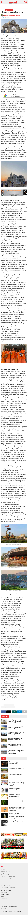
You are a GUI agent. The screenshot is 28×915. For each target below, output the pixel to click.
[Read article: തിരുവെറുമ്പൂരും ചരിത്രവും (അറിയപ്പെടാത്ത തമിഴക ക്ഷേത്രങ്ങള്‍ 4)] (4, 740)
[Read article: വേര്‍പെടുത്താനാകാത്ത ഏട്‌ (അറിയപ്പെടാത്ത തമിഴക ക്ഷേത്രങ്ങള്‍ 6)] (4, 727)
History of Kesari (5, 894)
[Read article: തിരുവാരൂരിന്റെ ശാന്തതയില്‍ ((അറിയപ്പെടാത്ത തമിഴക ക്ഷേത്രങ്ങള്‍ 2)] (4, 752)
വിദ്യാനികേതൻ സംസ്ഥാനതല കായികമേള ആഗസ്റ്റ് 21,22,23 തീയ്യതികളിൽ (16, 809)
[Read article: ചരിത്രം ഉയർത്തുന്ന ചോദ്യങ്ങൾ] (4, 823)
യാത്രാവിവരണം (9, 10)
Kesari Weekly (4, 911)
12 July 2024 (6, 17)
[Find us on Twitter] (3, 909)
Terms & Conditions (13, 906)
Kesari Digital (10, 6)
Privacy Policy (4, 906)
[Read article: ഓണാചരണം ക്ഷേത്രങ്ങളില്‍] (4, 802)
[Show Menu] (1, 2)
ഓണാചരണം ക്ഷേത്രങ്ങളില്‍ (16, 801)
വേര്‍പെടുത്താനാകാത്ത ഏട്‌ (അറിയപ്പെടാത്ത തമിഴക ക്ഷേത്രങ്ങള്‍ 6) (15, 728)
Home (2, 6)
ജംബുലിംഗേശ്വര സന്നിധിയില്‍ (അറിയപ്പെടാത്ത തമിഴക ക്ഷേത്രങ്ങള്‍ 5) (16, 734)
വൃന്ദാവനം (10, 705)
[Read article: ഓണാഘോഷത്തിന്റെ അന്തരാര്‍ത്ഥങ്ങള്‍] (4, 796)
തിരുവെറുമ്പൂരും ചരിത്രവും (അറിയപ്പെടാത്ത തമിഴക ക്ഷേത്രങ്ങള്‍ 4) (15, 740)
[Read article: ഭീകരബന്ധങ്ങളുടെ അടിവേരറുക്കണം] (4, 764)
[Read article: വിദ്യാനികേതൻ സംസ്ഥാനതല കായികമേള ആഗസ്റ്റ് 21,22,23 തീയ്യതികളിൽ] (4, 809)
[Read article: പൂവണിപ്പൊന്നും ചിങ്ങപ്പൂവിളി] (4, 770)
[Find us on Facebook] (1, 909)
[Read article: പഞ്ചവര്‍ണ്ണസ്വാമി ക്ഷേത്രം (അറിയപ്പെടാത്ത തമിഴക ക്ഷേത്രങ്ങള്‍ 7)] (4, 721)
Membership (20, 6)
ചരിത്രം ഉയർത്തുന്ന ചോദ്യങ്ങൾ (17, 821)
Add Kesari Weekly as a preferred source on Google (15, 95)
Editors (2, 896)
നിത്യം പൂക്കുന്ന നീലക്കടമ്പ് (8, 707)
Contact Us (19, 905)
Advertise (7, 905)
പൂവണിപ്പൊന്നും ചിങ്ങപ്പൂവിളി (16, 768)
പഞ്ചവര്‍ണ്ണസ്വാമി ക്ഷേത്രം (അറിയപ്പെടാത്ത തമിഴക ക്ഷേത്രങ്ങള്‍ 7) (15, 721)
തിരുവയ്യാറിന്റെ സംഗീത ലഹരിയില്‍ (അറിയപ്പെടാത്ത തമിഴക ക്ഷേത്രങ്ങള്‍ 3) (15, 746)
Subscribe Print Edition (6, 890)
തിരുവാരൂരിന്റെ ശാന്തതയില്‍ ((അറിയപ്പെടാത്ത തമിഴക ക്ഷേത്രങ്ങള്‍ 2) (16, 752)
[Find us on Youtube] (5, 909)
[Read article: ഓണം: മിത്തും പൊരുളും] (4, 776)
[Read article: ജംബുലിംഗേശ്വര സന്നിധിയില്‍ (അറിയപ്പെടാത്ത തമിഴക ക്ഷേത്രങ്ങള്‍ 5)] (4, 734)
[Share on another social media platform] (24, 711)
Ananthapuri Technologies (17, 911)
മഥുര (5, 705)
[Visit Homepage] (13, 2)
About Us (13, 905)
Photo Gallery (4, 898)
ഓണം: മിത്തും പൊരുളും (15, 774)
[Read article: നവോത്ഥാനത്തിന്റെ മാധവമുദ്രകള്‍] (4, 790)
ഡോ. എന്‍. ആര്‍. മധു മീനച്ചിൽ (12, 15)
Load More (14, 828)
